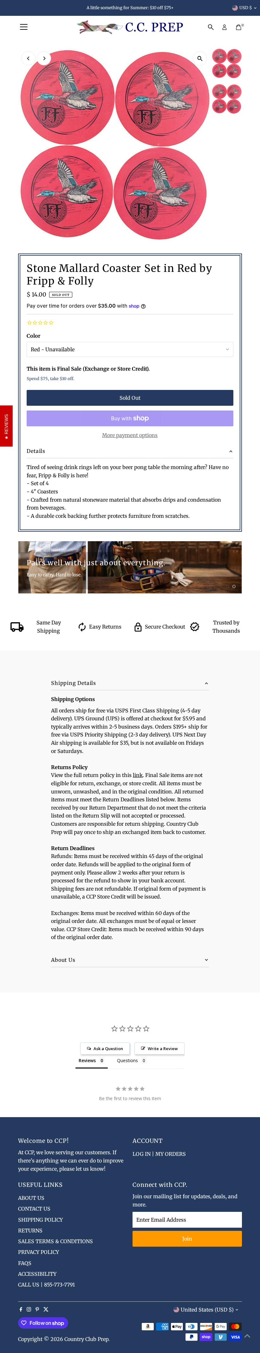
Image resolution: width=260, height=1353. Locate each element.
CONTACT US (34, 1209)
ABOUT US (31, 1198)
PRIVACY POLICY (38, 1252)
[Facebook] (21, 1309)
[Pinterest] (37, 1309)
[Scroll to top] (247, 1335)
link (138, 775)
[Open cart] (238, 27)
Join (187, 1239)
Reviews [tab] (87, 1060)
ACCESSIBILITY (37, 1274)
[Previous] (28, 58)
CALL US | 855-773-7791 (46, 1284)
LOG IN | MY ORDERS (159, 1154)
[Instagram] (29, 1309)
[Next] (44, 58)
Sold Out (130, 398)
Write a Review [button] (163, 1048)
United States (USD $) (207, 1309)
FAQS (24, 1263)
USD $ (245, 7)
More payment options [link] (130, 435)
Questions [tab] (127, 1060)
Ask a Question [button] (108, 1048)
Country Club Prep (86, 1339)
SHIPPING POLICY (40, 1220)
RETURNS (30, 1230)
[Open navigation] (23, 27)
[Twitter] (46, 1309)
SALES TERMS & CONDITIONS (55, 1241)
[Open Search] (211, 27)
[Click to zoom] (200, 58)
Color (33, 336)
